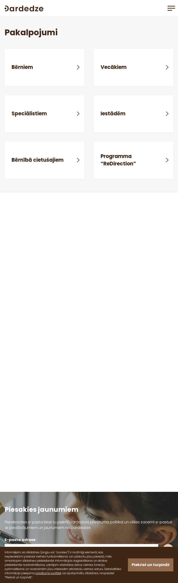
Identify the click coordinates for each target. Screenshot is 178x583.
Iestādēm (113, 113)
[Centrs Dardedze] (24, 8)
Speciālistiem (29, 113)
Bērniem (22, 67)
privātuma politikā (48, 573)
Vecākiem (114, 67)
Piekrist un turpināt (151, 564)
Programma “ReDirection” (118, 160)
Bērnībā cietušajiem (38, 160)
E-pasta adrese (21, 539)
